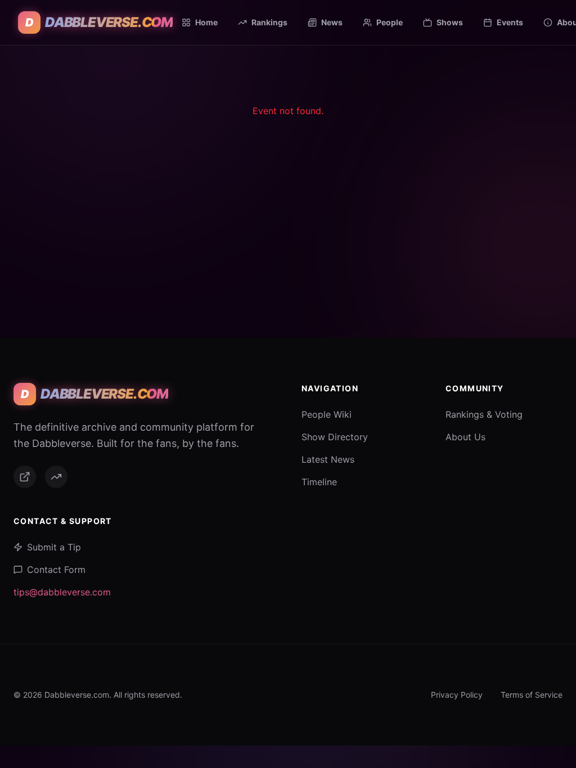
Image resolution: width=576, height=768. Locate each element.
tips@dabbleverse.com (62, 592)
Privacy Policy (457, 694)
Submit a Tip (54, 547)
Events (510, 22)
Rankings (269, 22)
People (389, 22)
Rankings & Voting (484, 414)
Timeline (319, 481)
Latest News (328, 459)
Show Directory (335, 436)
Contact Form (56, 569)
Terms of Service (531, 694)
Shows (449, 22)
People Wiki (327, 414)
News (332, 22)
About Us (465, 436)
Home (206, 22)
